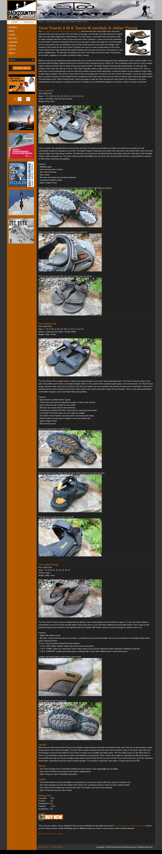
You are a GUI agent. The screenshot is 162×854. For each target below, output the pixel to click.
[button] (14, 22)
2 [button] (19, 99)
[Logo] (22, 10)
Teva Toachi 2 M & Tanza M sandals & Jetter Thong (66, 22)
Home (40, 22)
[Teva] (50, 820)
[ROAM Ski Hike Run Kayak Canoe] (22, 174)
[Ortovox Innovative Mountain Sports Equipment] (22, 117)
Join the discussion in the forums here (130, 826)
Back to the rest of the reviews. (50, 834)
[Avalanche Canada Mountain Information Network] (22, 231)
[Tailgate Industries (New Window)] (95, 10)
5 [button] (28, 99)
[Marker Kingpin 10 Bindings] (22, 202)
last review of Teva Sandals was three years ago (61, 31)
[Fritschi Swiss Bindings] (22, 145)
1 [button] (15, 99)
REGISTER (28, 22)
